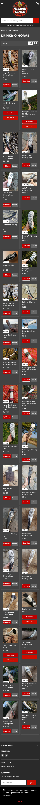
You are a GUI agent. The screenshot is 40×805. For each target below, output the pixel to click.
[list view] (35, 43)
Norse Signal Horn (9, 335)
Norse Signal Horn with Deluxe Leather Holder (29, 370)
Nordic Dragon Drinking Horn (8, 686)
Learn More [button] (7, 796)
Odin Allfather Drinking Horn (27, 157)
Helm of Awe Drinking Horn (8, 194)
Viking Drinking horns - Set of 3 (8, 305)
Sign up (31, 783)
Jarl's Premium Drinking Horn (27, 189)
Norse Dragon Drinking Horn (8, 157)
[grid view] (30, 43)
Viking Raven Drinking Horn (27, 270)
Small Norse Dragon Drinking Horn (29, 685)
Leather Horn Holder (29, 609)
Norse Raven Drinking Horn (27, 578)
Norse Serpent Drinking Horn (27, 534)
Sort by (5, 43)
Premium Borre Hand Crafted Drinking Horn (29, 717)
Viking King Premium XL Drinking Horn (29, 113)
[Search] (36, 20)
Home (3, 30)
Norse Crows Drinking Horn (8, 723)
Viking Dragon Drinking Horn (27, 643)
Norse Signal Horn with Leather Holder (10, 363)
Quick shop (6, 85)
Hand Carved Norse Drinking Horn (29, 493)
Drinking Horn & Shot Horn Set (8, 614)
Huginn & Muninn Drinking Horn (9, 74)
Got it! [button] (20, 801)
